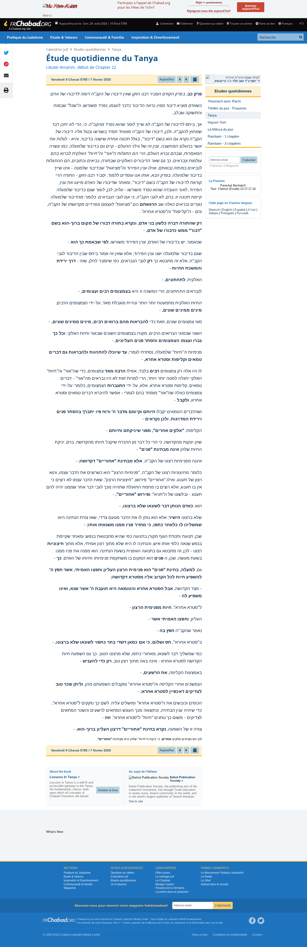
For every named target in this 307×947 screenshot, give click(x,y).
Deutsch (214, 209)
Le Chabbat (162, 880)
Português (227, 213)
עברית (252, 209)
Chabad (117, 919)
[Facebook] (252, 920)
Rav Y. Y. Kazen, (122, 922)
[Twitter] (260, 920)
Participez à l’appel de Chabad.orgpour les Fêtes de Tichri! (143, 5)
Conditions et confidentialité (230, 934)
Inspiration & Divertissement (155, 37)
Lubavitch (127, 919)
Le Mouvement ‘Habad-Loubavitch (222, 872)
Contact (257, 934)
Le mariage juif (164, 876)
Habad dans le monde (214, 884)
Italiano (213, 213)
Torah (166, 922)
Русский (242, 213)
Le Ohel (206, 880)
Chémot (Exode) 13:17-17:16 (237, 189)
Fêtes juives (162, 872)
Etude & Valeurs (63, 37)
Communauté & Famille (104, 37)
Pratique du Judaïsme (25, 37)
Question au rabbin (211, 23)
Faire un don (267, 23)
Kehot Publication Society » (182, 779)
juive (208, 922)
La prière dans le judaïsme (171, 891)
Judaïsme (179, 922)
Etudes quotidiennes (90, 49)
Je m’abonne (119, 884)
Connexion (166, 23)
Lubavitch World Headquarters (185, 919)
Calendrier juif (57, 49)
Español (240, 209)
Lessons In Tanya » (65, 777)
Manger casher (164, 884)
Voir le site (136, 801)
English (227, 209)
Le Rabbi (206, 876)
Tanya (116, 49)
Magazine (70, 888)
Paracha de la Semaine (170, 888)
